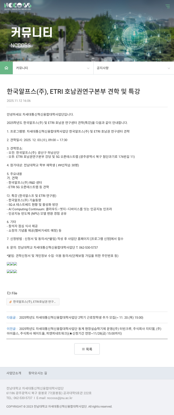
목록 (88, 349)
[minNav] (166, 6)
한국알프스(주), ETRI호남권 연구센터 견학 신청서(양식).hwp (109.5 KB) (36, 302)
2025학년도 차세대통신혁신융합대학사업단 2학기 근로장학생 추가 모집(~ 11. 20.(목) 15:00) (81, 317)
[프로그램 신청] (100, 239)
